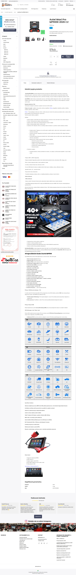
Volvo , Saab (5, 120)
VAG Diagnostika (5, 80)
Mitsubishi (5, 155)
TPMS (4, 99)
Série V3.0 (6, 52)
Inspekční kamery (6, 74)
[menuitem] (7, 9)
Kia (4, 140)
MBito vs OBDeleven (60, 538)
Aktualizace (5, 67)
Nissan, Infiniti (6, 142)
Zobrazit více (38, 516)
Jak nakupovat (60, 1)
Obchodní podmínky (41, 1)
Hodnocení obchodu (38, 498)
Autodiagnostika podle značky (8, 111)
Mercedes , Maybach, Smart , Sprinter (10, 115)
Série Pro (6, 49)
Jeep (4, 148)
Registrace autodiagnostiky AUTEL (63, 554)
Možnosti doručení (68, 46)
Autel (4, 44)
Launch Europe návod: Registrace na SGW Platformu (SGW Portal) (64, 543)
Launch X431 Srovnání (61, 560)
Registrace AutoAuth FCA (61, 550)
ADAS (4, 97)
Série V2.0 (6, 54)
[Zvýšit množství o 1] (57, 56)
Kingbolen (5, 58)
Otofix (4, 46)
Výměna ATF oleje (6, 105)
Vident (4, 60)
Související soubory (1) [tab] (37, 82)
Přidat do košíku (68, 56)
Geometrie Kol (6, 101)
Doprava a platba (22, 544)
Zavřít (72, 66)
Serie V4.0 (6, 51)
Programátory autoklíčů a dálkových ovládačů (10, 72)
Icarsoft (4, 47)
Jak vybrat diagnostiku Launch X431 (63, 548)
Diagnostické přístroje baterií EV (9, 96)
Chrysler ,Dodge (6, 146)
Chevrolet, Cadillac (7, 150)
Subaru (4, 153)
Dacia (4, 127)
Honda (4, 137)
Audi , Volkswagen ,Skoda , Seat (9, 113)
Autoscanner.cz (38, 566)
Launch (4, 40)
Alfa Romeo (5, 124)
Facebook (39, 543)
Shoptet (36, 573)
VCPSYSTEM (5, 82)
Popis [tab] (25, 82)
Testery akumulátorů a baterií (9, 76)
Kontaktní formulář (10, 29)
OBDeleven (5, 84)
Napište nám (66, 1)
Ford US (4, 144)
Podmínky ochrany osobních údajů (51, 1)
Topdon (4, 56)
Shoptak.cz (42, 573)
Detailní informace (53, 35)
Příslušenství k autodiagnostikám (8, 64)
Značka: (52, 25)
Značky (3, 168)
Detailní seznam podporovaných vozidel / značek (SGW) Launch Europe (64, 546)
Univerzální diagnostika (6, 38)
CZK (54, 5)
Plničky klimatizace (7, 103)
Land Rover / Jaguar (7, 122)
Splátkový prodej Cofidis (24, 547)
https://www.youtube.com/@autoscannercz (44, 543)
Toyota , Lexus (6, 135)
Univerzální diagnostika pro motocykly (8, 166)
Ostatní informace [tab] (51, 82)
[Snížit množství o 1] (51, 56)
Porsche (4, 159)
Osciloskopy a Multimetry (8, 78)
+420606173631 (41, 540)
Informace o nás (22, 548)
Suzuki (4, 157)
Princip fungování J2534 (61, 540)
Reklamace (71, 1)
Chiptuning (4, 86)
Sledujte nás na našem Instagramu (39, 521)
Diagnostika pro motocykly (7, 163)
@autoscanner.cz (47, 543)
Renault (4, 133)
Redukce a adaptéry (7, 66)
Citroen (4, 126)
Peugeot (5, 131)
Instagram (41, 543)
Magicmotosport (6, 88)
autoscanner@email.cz (42, 539)
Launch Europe (6, 42)
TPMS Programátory (7, 69)
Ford (4, 161)
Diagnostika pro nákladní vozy (8, 109)
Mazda (4, 151)
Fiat (4, 129)
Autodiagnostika (6, 92)
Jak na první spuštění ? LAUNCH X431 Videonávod (64, 557)
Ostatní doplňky (6, 107)
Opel (4, 118)
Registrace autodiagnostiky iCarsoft (63, 552)
